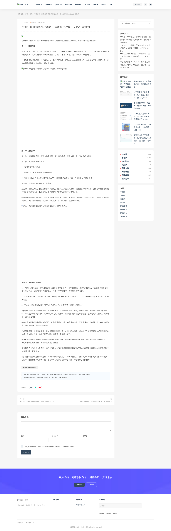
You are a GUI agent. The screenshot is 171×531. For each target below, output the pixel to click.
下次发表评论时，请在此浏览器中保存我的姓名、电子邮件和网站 (49, 447)
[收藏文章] (31, 387)
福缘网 (103, 4)
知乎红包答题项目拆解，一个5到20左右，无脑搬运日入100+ (142, 116)
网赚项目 (123, 213)
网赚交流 (37, 14)
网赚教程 (123, 209)
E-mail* (55, 436)
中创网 (95, 4)
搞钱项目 (48, 4)
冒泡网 (87, 4)
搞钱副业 (68, 4)
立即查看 (79, 484)
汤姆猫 (26, 22)
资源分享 (78, 4)
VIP (111, 4)
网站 (85, 436)
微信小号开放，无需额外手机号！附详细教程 (96, 401)
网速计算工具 (80, 505)
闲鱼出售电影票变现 (29, 367)
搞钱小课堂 (29, 14)
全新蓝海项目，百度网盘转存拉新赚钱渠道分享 (142, 84)
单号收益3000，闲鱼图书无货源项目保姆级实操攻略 (142, 105)
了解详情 (91, 484)
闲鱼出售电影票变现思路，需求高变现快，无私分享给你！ (50, 377)
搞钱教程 (39, 4)
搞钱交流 (58, 4)
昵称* (23, 436)
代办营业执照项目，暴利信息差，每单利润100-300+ (142, 127)
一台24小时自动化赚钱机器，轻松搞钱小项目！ (37, 401)
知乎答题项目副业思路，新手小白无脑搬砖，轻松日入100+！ (142, 95)
